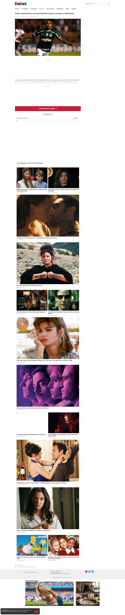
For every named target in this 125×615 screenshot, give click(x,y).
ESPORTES (41, 8)
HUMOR (67, 8)
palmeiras (32, 567)
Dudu (18, 567)
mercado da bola (24, 567)
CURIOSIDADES (59, 8)
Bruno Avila (35, 16)
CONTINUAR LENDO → (48, 109)
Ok (36, 611)
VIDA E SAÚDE (34, 8)
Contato (25, 572)
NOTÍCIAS (17, 8)
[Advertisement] (48, 69)
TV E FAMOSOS (25, 8)
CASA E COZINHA (50, 8)
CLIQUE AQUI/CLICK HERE (65, 573)
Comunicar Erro (47, 114)
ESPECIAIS (73, 8)
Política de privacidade (32, 572)
